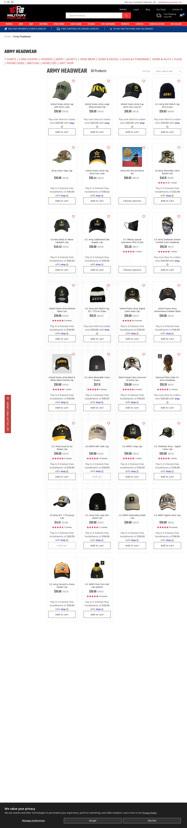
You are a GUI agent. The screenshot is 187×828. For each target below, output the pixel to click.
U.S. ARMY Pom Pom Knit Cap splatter (97, 585)
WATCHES (33, 63)
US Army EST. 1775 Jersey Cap (62, 516)
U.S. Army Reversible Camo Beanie (97, 378)
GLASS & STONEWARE (135, 59)
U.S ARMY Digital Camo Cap (167, 515)
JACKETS (72, 59)
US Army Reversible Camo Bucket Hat (167, 172)
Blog (148, 9)
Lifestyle (139, 24)
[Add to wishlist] (73, 81)
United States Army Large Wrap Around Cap (97, 105)
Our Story (161, 9)
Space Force (59, 24)
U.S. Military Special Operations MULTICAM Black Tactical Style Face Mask (132, 242)
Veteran (91, 24)
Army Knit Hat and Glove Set (132, 172)
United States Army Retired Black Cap (62, 310)
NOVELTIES (49, 63)
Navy (31, 24)
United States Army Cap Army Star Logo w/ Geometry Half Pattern (132, 107)
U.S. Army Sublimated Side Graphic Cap (97, 241)
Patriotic (125, 24)
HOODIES (47, 59)
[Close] (8, 398)
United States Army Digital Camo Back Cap (132, 310)
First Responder (108, 24)
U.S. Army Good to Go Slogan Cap (62, 447)
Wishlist (123, 9)
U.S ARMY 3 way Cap (132, 446)
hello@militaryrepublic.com (170, 2)
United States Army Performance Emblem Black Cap (167, 311)
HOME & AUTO (161, 59)
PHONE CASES (15, 63)
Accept (92, 820)
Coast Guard (75, 24)
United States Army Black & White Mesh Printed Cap (62, 378)
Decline (152, 820)
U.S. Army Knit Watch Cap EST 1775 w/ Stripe (97, 310)
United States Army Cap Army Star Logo (97, 172)
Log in (136, 9)
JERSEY (60, 59)
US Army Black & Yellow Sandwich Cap (62, 241)
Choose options (132, 200)
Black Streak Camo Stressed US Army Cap (132, 378)
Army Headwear (22, 36)
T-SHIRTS (10, 59)
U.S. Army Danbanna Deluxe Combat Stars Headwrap (167, 241)
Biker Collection (157, 24)
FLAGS (178, 59)
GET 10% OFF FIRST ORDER (7, 416)
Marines (9, 24)
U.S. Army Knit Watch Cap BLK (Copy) (167, 105)
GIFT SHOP (67, 63)
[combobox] (98, 15)
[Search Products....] (126, 15)
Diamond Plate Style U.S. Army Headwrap (167, 378)
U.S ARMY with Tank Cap (97, 446)
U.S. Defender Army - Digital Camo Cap (167, 447)
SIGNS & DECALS (108, 59)
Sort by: (146, 71)
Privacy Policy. (150, 812)
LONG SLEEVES (28, 59)
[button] (9, 24)
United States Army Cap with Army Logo (62, 105)
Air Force (43, 24)
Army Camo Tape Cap (62, 170)
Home (7, 36)
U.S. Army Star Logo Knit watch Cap (97, 516)
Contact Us (177, 9)
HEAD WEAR (87, 59)
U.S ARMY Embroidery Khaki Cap (132, 516)
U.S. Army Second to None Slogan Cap (62, 585)
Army (21, 24)
